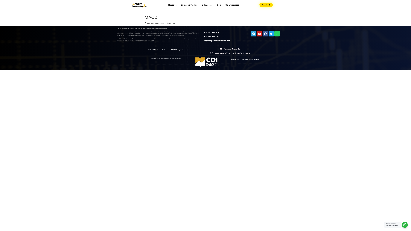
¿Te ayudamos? (232, 5)
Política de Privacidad (156, 49)
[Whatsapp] (277, 33)
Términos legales (176, 49)
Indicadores (207, 5)
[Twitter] (271, 33)
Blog (219, 5)
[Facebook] (265, 33)
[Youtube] (259, 33)
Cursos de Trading (189, 5)
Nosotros (172, 5)
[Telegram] (253, 33)
